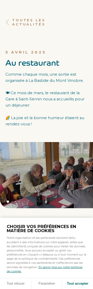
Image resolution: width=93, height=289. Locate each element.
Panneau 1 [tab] (8, 201)
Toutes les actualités (28, 22)
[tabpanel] (46, 175)
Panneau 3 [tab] (15, 201)
